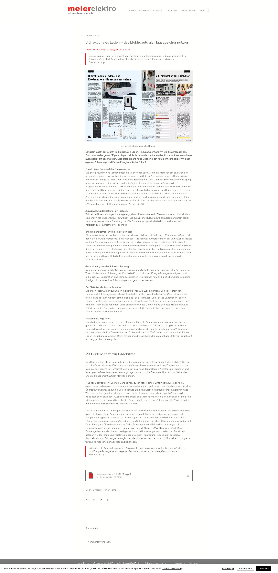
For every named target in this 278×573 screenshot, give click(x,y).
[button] (138, 10)
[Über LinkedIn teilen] (101, 499)
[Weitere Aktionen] (191, 35)
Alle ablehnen (245, 568)
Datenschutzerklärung (172, 568)
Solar (88, 489)
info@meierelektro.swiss (154, 563)
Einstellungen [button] (228, 568)
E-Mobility (97, 489)
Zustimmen (263, 568)
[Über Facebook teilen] (86, 499)
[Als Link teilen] (108, 499)
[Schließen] (274, 568)
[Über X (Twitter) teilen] (94, 499)
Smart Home (110, 489)
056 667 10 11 (135, 563)
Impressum (179, 563)
